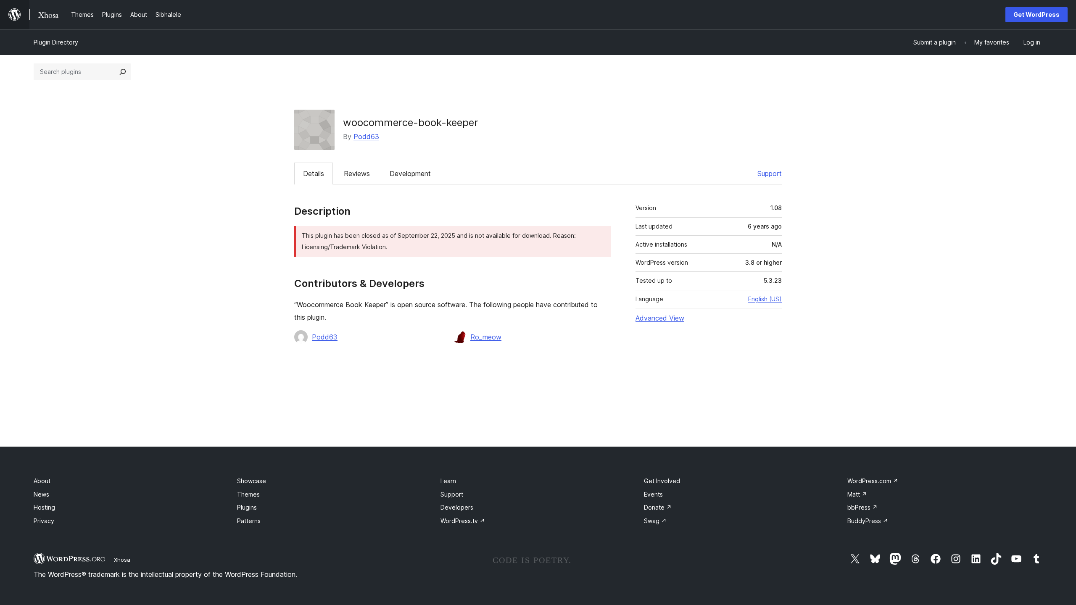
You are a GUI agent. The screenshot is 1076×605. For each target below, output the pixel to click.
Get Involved (662, 480)
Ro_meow (485, 337)
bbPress (862, 507)
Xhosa (122, 559)
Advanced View (660, 318)
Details (313, 173)
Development (410, 173)
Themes (248, 494)
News (41, 494)
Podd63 (366, 136)
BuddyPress (867, 520)
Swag (655, 520)
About (42, 480)
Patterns (249, 520)
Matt (857, 494)
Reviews (357, 173)
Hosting (44, 507)
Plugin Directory (56, 42)
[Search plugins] (122, 71)
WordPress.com (872, 480)
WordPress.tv (462, 520)
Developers (456, 507)
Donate (658, 507)
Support (769, 173)
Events (653, 494)
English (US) (765, 298)
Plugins (247, 507)
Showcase (251, 480)
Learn (448, 480)
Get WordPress (1036, 14)
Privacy (44, 520)
